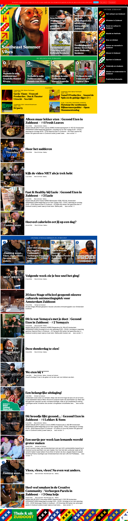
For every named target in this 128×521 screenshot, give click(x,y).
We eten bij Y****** (37, 372)
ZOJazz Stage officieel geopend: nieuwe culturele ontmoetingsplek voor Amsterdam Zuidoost (53, 298)
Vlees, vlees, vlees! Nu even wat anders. (53, 470)
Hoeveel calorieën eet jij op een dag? (50, 222)
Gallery (45, 126)
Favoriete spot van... (49, 473)
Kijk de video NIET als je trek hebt (49, 173)
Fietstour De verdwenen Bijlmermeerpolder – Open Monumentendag (75, 107)
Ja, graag (96, 2)
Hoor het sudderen (38, 149)
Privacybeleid (112, 2)
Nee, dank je (103, 2)
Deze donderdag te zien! (42, 348)
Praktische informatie (114, 79)
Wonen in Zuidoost (113, 53)
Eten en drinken (112, 40)
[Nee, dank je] (126, 2)
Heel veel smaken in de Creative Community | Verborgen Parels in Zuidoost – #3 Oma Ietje (48, 491)
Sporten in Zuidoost (113, 60)
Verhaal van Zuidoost (40, 305)
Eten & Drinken (39, 126)
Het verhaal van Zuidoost (115, 14)
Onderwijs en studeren (114, 66)
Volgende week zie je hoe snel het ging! (52, 275)
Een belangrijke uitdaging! (43, 392)
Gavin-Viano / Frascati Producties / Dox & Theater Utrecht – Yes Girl (28, 96)
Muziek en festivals (113, 33)
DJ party (18, 108)
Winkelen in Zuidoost (114, 20)
